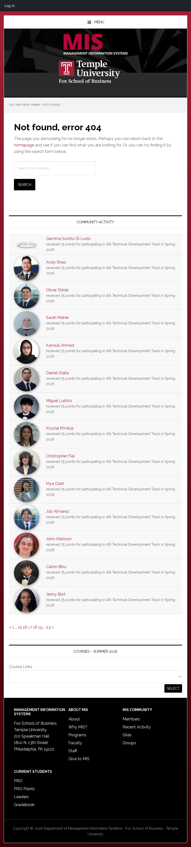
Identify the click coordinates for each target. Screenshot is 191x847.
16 (25, 627)
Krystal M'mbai (59, 428)
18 (35, 627)
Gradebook (24, 804)
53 (48, 627)
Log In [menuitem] (9, 5)
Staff (72, 750)
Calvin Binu (56, 566)
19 (40, 627)
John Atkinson (59, 539)
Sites (127, 735)
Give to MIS (79, 758)
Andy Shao (56, 262)
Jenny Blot (55, 594)
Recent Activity (137, 727)
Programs (77, 735)
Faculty (75, 743)
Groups (129, 743)
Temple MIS (95, 45)
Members (131, 719)
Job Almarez (57, 511)
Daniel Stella (57, 373)
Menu (99, 22)
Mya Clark (55, 483)
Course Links (20, 666)
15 (20, 627)
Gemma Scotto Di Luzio (68, 238)
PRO (18, 781)
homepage (24, 145)
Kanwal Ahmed (60, 345)
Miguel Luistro (59, 400)
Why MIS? (77, 727)
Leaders (21, 796)
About (74, 719)
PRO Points (24, 788)
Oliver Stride (57, 290)
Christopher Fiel (60, 456)
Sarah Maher (57, 317)
